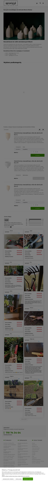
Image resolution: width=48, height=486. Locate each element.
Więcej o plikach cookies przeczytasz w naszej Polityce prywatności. (16, 476)
